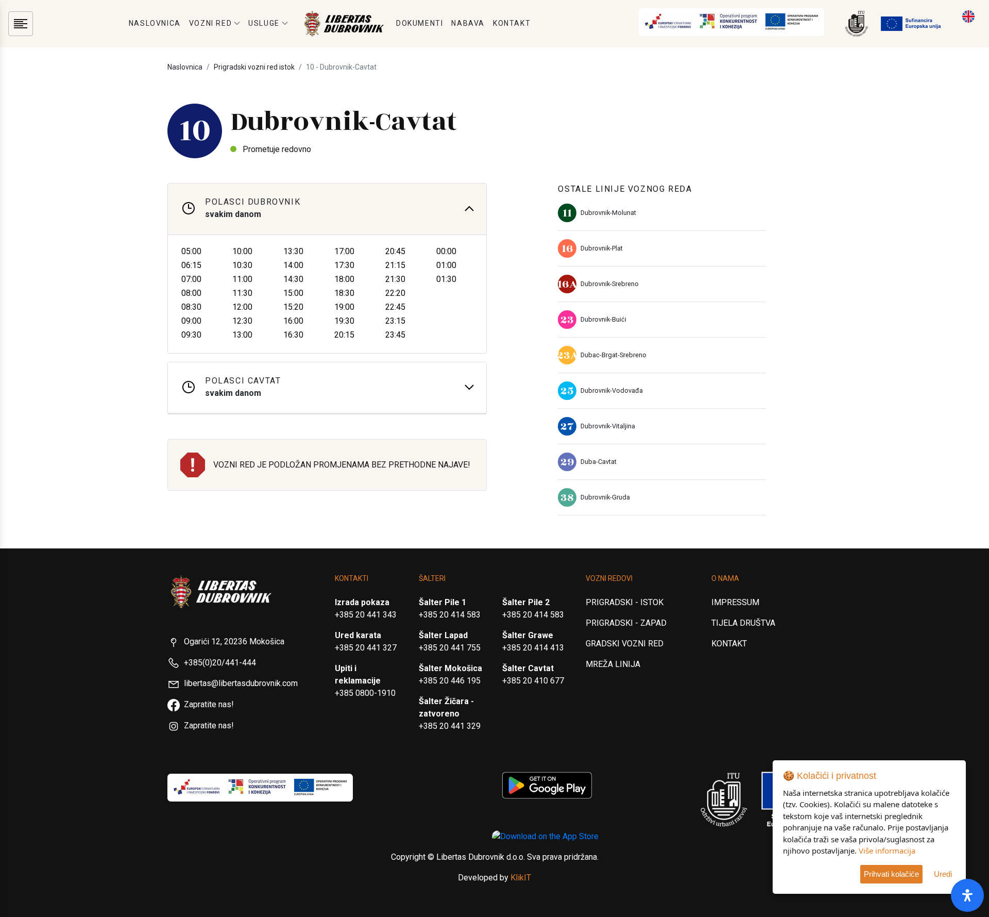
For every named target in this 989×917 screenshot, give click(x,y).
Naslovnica (184, 67)
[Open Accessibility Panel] (967, 895)
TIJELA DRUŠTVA (743, 623)
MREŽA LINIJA (613, 664)
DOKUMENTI (419, 23)
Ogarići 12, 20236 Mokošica (234, 641)
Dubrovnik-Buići (603, 319)
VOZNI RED (210, 23)
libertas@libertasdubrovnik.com (241, 683)
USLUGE (264, 23)
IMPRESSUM (735, 602)
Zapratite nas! (209, 704)
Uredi (943, 874)
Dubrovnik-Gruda (605, 497)
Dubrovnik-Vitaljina (608, 426)
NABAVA (468, 23)
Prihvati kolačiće (891, 874)
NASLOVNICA (155, 23)
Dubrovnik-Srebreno (610, 284)
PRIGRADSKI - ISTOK (624, 602)
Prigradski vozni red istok (254, 67)
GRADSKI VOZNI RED (624, 643)
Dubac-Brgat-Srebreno (613, 355)
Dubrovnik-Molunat (608, 212)
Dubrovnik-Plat (602, 248)
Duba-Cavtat (599, 461)
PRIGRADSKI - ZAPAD (626, 623)
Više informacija (887, 850)
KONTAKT (512, 23)
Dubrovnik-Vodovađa (612, 390)
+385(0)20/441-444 (220, 663)
